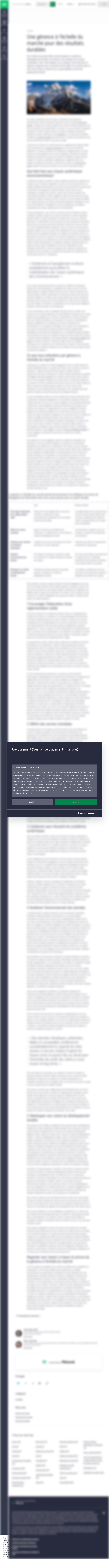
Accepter (76, 802)
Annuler (32, 802)
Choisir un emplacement (86, 813)
